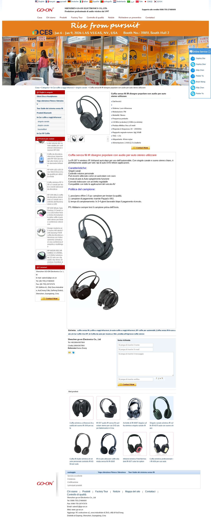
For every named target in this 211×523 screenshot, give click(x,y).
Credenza (71, 479)
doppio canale (43, 125)
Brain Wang (200, 82)
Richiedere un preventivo (130, 17)
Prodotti (63, 17)
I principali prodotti (74, 485)
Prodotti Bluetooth (44, 113)
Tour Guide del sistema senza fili (50, 108)
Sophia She (200, 58)
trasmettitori (42, 129)
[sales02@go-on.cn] (69, 352)
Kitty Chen (199, 70)
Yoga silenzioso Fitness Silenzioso (112, 472)
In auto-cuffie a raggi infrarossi (122, 330)
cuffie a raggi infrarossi (99, 330)
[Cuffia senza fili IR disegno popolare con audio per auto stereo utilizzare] (88, 113)
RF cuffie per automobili (145, 330)
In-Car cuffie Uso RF (80, 334)
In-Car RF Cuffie (43, 133)
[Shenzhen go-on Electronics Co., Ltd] (45, 9)
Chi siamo (50, 17)
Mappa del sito (132, 491)
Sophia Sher (200, 64)
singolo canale (81, 88)
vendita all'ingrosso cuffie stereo (131, 334)
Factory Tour (77, 17)
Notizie (111, 17)
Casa (39, 17)
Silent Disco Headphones (47, 96)
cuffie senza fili (83, 330)
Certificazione (72, 482)
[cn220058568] (73, 352)
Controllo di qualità (95, 17)
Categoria (45, 88)
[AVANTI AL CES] (105, 85)
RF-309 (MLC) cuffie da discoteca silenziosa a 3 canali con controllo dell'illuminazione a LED (55, 195)
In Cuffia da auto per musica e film (103, 334)
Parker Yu (199, 76)
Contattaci (150, 17)
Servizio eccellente (74, 476)
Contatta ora (50, 299)
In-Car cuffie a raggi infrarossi (62, 88)
